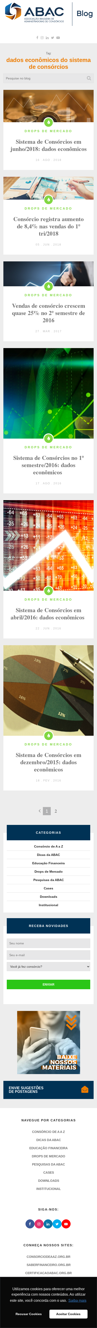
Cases (48, 888)
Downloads (48, 896)
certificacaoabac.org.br (48, 1273)
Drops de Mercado (49, 871)
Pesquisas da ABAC (48, 880)
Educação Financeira (48, 863)
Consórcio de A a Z (48, 846)
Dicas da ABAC (48, 855)
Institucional (48, 905)
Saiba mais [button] (77, 1300)
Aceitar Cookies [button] (68, 1314)
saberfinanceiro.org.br (49, 1265)
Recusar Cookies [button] (29, 1314)
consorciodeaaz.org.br (48, 1257)
